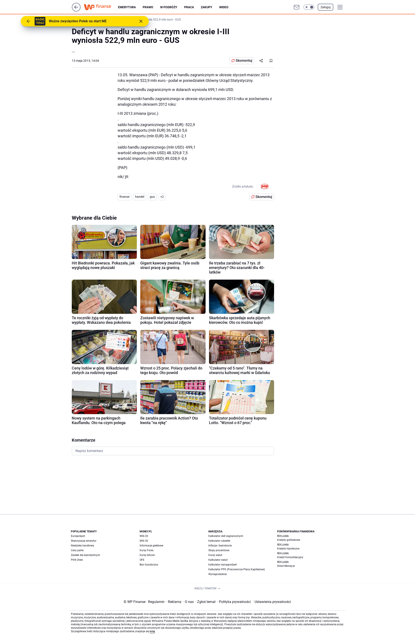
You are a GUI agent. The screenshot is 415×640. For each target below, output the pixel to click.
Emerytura (127, 7)
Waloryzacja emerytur (83, 540)
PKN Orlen (77, 559)
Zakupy (206, 7)
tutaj (152, 631)
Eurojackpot (78, 536)
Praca (189, 7)
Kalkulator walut (218, 559)
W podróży (168, 7)
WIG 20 (144, 536)
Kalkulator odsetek (219, 540)
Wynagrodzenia (217, 574)
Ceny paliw (77, 550)
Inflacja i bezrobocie (220, 545)
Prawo (148, 7)
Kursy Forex (146, 550)
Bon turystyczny (149, 564)
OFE (142, 559)
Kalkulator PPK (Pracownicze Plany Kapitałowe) (236, 569)
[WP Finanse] (101, 7)
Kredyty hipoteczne (288, 548)
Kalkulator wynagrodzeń (222, 564)
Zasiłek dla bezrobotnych (85, 555)
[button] (308, 7)
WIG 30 (144, 540)
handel (139, 196)
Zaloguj (325, 7)
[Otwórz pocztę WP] (296, 7)
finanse (124, 196)
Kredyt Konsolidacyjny (290, 557)
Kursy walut (215, 555)
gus (152, 196)
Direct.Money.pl (286, 565)
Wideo (223, 7)
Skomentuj (244, 60)
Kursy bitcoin (147, 555)
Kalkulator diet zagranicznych (225, 536)
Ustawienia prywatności (272, 602)
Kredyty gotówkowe (288, 539)
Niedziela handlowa (82, 545)
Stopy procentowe (218, 550)
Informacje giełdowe (151, 545)
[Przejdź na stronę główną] (76, 10)
